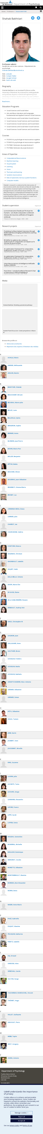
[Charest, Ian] (4, 526)
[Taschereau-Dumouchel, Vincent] (4, 995)
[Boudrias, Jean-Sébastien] (4, 481)
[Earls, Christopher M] (4, 624)
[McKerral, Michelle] (4, 846)
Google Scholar (11, 78)
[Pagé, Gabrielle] (4, 921)
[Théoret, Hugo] (4, 1003)
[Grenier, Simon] (4, 699)
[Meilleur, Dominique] (4, 854)
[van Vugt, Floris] (4, 1024)
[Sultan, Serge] (4, 981)
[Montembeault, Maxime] (4, 877)
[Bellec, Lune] (4, 412)
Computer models (13, 180)
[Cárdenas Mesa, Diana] (4, 511)
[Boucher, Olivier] (4, 474)
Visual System (11, 164)
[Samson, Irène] (4, 965)
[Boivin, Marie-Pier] (4, 451)
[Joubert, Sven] (4, 743)
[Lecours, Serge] (4, 794)
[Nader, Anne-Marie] (4, 907)
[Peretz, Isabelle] (4, 944)
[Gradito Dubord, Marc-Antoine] (4, 684)
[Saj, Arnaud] (4, 958)
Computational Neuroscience (16, 158)
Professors (10, 11)
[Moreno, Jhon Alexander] (4, 885)
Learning (9, 167)
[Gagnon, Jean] (4, 638)
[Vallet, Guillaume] (4, 1017)
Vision (9, 169)
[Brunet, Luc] (4, 497)
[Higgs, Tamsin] (4, 721)
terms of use (27, 1125)
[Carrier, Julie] (4, 519)
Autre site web (11, 80)
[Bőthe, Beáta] (4, 466)
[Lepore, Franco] (4, 809)
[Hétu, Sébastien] (4, 713)
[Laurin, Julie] (4, 778)
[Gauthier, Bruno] (4, 653)
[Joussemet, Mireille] (4, 750)
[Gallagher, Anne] (4, 645)
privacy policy (14, 1125)
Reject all (21, 1117)
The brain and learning (14, 172)
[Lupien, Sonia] (4, 825)
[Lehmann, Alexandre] (4, 801)
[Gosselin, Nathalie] (4, 676)
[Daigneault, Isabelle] (4, 563)
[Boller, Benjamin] (4, 458)
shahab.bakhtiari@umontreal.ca (13, 70)
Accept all (21, 1121)
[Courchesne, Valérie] (4, 534)
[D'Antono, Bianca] (4, 548)
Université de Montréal (6, 3)
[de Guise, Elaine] (4, 594)
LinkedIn (9, 74)
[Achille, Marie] (4, 360)
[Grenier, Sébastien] (4, 692)
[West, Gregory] (4, 1046)
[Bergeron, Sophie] (4, 428)
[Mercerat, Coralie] (4, 862)
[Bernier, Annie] (4, 435)
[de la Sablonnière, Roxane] (4, 602)
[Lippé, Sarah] (4, 817)
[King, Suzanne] (4, 764)
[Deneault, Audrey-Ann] (4, 610)
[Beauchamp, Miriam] (4, 397)
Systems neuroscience (14, 175)
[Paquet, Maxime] (4, 928)
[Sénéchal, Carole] (4, 973)
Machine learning (12, 161)
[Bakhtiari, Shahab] (4, 389)
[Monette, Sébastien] (4, 869)
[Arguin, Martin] (4, 375)
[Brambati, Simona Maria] (4, 489)
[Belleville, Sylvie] (4, 420)
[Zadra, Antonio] (4, 1060)
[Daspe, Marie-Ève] (4, 587)
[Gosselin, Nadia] (4, 668)
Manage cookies (21, 1113)
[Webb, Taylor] (4, 1038)
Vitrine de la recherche (14, 344)
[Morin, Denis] (4, 893)
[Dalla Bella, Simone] (4, 579)
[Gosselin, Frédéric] (4, 661)
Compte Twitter (11, 76)
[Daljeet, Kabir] (4, 571)
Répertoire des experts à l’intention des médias (22, 347)
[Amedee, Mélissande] (4, 367)
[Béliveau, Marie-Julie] (4, 404)
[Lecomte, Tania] (4, 786)
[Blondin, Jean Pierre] (4, 443)
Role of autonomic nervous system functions (21, 178)
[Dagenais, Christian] (4, 556)
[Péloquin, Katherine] (4, 936)
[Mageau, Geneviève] (4, 839)
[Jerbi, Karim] (4, 735)
